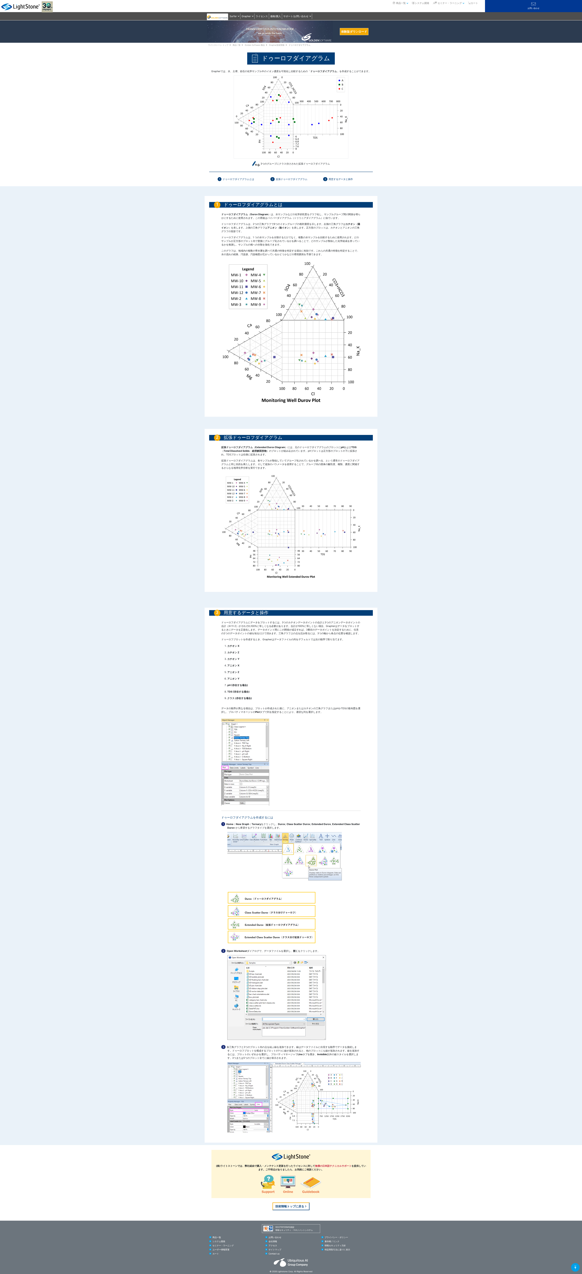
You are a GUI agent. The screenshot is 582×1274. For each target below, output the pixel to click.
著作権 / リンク (332, 1241)
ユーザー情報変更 (220, 1249)
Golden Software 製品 (255, 45)
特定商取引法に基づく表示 (337, 1249)
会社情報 (273, 1241)
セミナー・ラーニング (450, 3)
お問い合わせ (533, 8)
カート (215, 1253)
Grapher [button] (246, 16)
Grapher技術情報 (276, 45)
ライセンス (262, 16)
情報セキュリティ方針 (335, 1245)
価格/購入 (275, 16)
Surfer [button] (233, 16)
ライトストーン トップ (218, 45)
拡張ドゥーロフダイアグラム (291, 179)
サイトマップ (275, 1249)
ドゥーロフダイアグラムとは (238, 179)
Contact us (274, 1253)
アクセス (273, 1245)
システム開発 (422, 3)
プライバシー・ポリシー (336, 1237)
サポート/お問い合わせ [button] (295, 16)
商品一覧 (400, 3)
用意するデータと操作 (341, 179)
